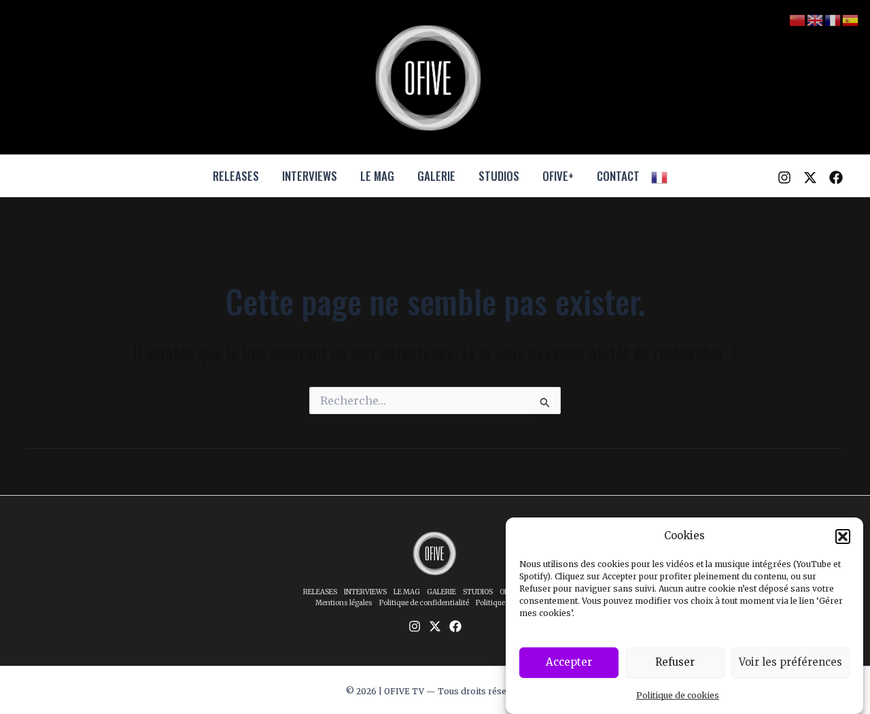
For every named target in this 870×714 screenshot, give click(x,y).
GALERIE (436, 175)
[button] (843, 536)
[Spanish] (851, 19)
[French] (660, 176)
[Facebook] (836, 177)
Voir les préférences (790, 662)
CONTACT (618, 175)
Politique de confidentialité (424, 602)
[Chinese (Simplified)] (798, 19)
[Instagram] (784, 177)
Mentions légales (343, 602)
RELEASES (236, 175)
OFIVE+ (558, 175)
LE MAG (377, 175)
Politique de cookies (677, 695)
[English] (815, 19)
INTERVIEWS (309, 175)
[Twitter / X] (810, 177)
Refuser (675, 662)
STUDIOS (498, 175)
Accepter (569, 662)
